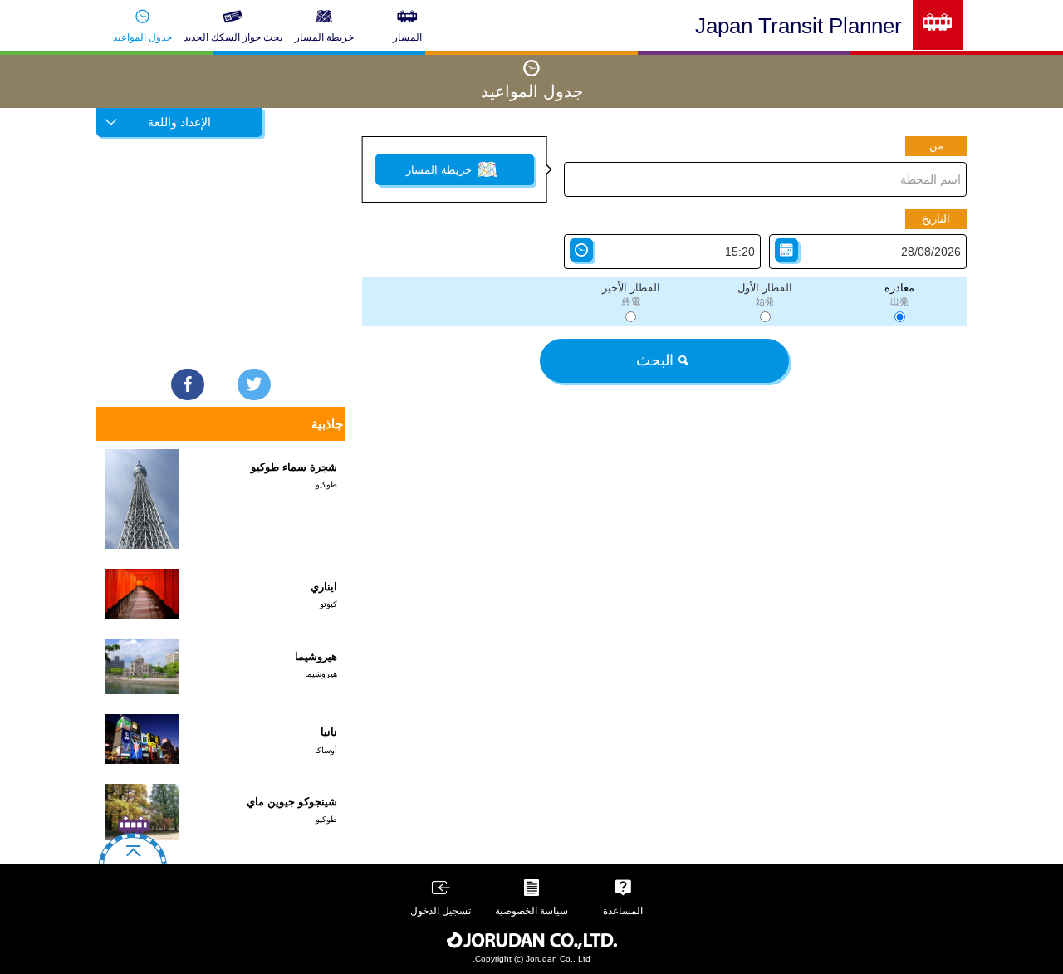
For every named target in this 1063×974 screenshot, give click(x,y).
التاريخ (936, 219)
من (936, 145)
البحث (655, 360)
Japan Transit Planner (798, 25)
